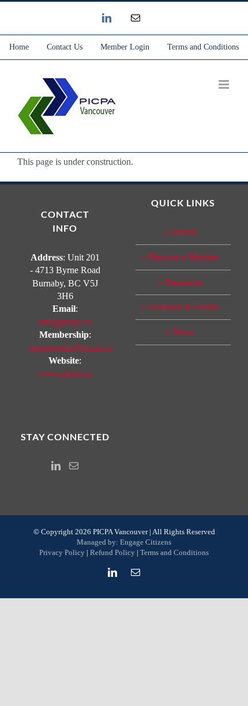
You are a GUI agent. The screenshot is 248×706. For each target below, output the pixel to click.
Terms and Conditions (174, 552)
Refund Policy (112, 552)
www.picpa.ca (65, 373)
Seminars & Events (184, 307)
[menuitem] (19, 47)
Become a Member (184, 257)
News (183, 332)
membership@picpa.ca (70, 348)
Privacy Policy (62, 552)
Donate (184, 232)
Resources (183, 282)
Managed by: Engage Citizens (124, 542)
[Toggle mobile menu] (225, 84)
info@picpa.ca (65, 322)
